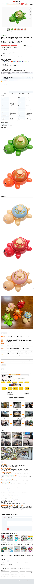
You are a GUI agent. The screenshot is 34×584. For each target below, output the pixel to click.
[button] (30, 93)
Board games (10, 562)
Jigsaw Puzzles (3, 564)
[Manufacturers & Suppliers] (17, 1)
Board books (10, 564)
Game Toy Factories (22, 572)
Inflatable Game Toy (29, 572)
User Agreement (21, 580)
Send (8, 528)
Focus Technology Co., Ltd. (12, 580)
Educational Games (27, 562)
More (1, 577)
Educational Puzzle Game (13, 574)
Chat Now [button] (25, 45)
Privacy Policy (29, 580)
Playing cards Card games (20, 562)
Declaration (25, 580)
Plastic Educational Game (21, 574)
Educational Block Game (14, 576)
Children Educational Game (4, 574)
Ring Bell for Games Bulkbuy (22, 576)
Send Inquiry (9, 45)
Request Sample (15, 47)
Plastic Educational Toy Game (5, 576)
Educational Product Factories (5, 572)
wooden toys (2, 562)
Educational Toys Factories (14, 572)
